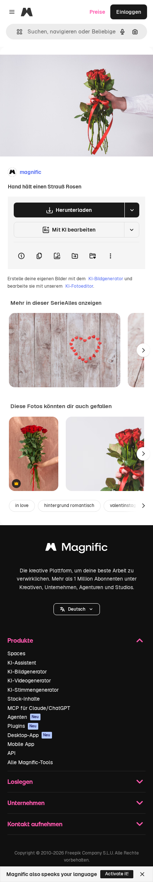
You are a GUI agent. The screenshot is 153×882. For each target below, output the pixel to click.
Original (47, 63)
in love (22, 505)
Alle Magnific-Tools (30, 762)
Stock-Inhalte (23, 698)
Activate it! (116, 874)
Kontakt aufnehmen (34, 824)
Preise (97, 12)
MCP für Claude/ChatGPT (38, 708)
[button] (76, 609)
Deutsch (76, 609)
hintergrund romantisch (69, 505)
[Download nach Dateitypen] (131, 210)
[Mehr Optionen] (110, 255)
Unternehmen (26, 803)
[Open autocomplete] (16, 32)
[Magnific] (76, 549)
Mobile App (20, 744)
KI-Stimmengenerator (33, 689)
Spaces (16, 653)
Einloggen (128, 12)
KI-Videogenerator (29, 680)
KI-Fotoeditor (79, 286)
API (11, 753)
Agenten (23, 717)
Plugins (22, 726)
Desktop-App (29, 735)
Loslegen (20, 781)
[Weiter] (143, 350)
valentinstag (123, 505)
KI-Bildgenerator (105, 279)
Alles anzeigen (83, 303)
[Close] (142, 874)
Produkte (20, 640)
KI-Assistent (21, 662)
